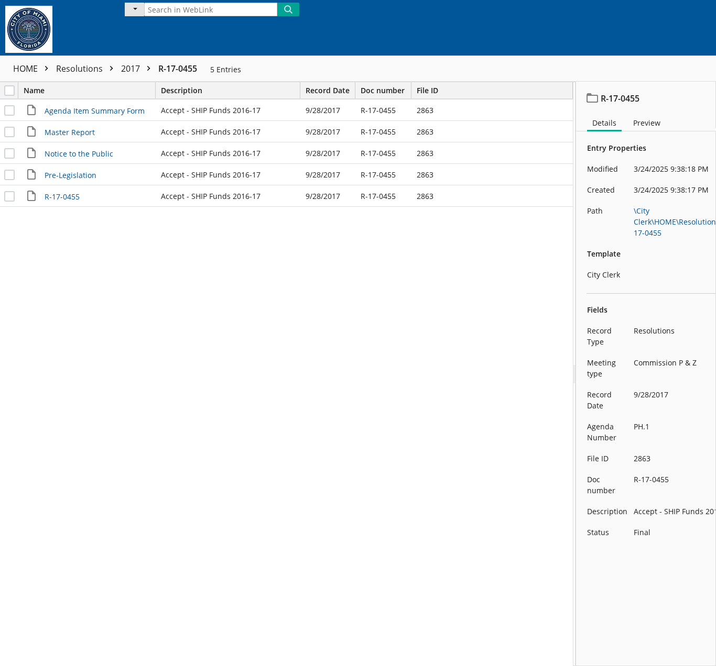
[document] (646, 374)
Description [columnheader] (181, 90)
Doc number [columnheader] (383, 90)
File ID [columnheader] (427, 90)
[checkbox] (9, 90)
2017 (131, 68)
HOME (26, 68)
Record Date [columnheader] (328, 90)
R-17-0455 (177, 68)
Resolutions (80, 68)
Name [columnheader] (34, 90)
